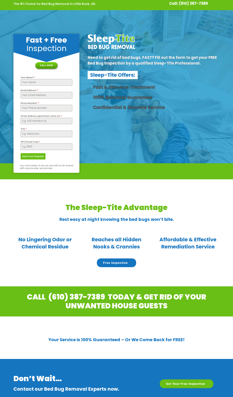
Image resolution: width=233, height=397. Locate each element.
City (23, 128)
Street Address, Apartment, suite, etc (41, 116)
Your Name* (28, 77)
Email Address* (29, 90)
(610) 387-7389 (193, 3)
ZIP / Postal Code (30, 141)
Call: (173, 3)
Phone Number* (30, 103)
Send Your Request (33, 156)
